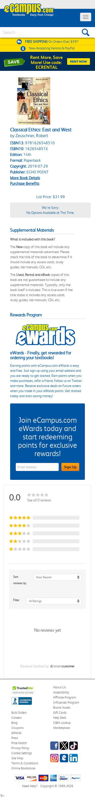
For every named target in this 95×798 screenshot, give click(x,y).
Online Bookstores (23, 768)
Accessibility (61, 692)
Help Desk (59, 718)
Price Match (19, 743)
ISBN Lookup (62, 723)
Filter (16, 600)
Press (14, 738)
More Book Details (25, 177)
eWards (16, 733)
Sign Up (70, 467)
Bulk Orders (19, 712)
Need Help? (29, 786)
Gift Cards (60, 712)
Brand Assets (61, 707)
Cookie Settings (21, 753)
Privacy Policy (20, 748)
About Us (59, 687)
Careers (16, 718)
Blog (14, 723)
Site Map (17, 758)
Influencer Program (66, 702)
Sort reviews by (19, 580)
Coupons (17, 728)
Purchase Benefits (24, 183)
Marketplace (61, 728)
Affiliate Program (64, 697)
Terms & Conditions (24, 763)
